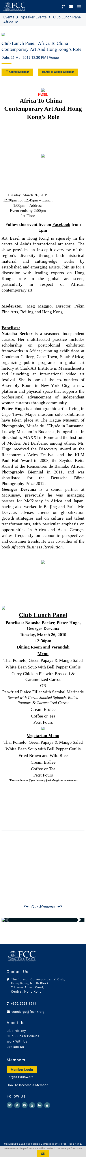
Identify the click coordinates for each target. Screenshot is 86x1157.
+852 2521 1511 (23, 1003)
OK (43, 1153)
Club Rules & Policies (23, 1036)
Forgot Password (20, 1077)
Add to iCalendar (18, 71)
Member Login (22, 1069)
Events (9, 17)
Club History (16, 1031)
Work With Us (17, 1041)
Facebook (61, 224)
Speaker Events (34, 17)
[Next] (76, 920)
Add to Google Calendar (59, 71)
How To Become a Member (27, 1085)
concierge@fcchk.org (28, 1011)
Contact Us (15, 1047)
